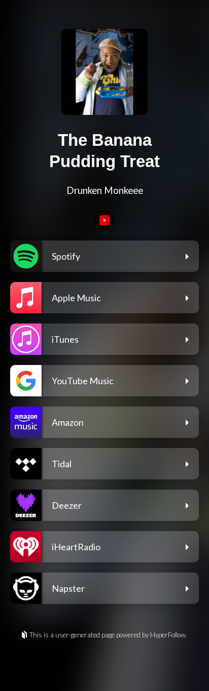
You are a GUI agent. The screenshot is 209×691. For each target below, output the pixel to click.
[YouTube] (104, 220)
